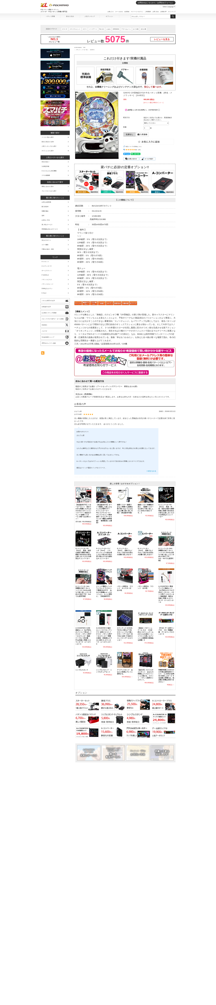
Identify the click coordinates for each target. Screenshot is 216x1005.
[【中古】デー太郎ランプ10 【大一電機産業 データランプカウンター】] (166, 618)
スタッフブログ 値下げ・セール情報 (53, 319)
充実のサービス (88, 753)
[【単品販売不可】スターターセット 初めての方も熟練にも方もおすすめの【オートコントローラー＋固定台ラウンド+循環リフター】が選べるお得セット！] (83, 495)
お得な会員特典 (46, 202)
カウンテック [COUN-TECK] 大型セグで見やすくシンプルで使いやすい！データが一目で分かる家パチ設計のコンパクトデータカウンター (125, 634)
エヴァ (85, 29)
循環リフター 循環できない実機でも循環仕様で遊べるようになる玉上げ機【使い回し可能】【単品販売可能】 (125, 509)
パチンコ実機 (50, 16)
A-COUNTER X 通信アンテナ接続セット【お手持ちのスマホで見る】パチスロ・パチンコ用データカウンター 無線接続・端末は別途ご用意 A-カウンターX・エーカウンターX (166, 594)
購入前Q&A (45, 206)
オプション (109, 16)
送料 (43, 215)
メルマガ (44, 331)
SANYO (92, 49)
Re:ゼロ (101, 29)
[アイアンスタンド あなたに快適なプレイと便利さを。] (125, 660)
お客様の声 (163, 11)
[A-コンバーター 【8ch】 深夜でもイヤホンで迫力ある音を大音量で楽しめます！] (125, 538)
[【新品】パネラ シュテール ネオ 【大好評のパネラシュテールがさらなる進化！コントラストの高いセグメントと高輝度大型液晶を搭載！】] (145, 618)
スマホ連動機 (46, 175)
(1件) (139, 149)
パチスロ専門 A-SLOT (48, 300)
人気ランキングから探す (49, 146)
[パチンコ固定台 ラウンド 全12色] (145, 576)
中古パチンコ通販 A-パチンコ (49, 9)
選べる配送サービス (113, 752)
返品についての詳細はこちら (134, 146)
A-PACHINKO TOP (80, 47)
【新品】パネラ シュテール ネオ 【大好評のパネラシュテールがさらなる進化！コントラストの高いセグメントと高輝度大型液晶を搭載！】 (145, 634)
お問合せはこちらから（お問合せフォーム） (156, 3)
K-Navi (44, 293)
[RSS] (42, 353)
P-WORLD (45, 275)
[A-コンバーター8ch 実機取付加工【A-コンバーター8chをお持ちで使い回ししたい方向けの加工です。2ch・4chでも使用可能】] (166, 538)
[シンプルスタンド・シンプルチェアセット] (104, 660)
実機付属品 (45, 211)
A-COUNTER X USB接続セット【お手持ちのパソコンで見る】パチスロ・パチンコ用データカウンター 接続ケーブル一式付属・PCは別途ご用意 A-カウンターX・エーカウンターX (83, 636)
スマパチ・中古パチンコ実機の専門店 (53, 11)
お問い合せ (156, 11)
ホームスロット (47, 270)
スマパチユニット (75, 29)
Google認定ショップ (48, 337)
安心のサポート (46, 240)
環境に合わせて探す (48, 186)
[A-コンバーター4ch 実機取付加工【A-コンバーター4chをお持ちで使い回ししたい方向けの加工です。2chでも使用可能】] (83, 576)
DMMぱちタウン (47, 288)
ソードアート (93, 29)
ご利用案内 (148, 11)
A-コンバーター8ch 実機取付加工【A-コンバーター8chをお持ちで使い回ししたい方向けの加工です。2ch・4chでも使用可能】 (166, 554)
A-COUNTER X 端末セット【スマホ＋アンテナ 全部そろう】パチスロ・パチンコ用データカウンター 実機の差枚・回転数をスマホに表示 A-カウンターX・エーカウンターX (104, 636)
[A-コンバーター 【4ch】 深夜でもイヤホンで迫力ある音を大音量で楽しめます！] (145, 538)
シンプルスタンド (81, 670)
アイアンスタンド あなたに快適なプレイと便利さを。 (125, 672)
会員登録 (126, 11)
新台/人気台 (70, 16)
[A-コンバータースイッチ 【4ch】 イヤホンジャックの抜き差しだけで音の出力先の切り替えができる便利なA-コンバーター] (104, 538)
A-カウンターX (47, 266)
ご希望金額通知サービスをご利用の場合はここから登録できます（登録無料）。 (125, 372)
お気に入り (111, 11)
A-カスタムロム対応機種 (49, 171)
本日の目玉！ (46, 162)
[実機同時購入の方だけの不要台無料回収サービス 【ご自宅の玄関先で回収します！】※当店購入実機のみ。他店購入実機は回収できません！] (166, 660)
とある (108, 29)
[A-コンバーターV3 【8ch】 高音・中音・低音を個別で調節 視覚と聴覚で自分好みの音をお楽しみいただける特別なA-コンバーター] (166, 495)
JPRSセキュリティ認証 (49, 343)
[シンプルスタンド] (83, 660)
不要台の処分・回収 (48, 249)
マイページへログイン (137, 11)
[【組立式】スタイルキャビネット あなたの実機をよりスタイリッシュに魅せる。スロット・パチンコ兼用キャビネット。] (145, 660)
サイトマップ (172, 11)
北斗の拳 (143, 29)
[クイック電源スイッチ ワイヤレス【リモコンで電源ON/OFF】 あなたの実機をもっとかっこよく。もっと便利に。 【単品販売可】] (104, 576)
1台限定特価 (45, 166)
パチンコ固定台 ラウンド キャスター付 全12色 (125, 588)
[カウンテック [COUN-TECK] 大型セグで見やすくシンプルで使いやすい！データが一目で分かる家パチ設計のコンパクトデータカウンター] (125, 618)
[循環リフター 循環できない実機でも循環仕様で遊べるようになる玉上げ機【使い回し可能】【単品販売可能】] (125, 495)
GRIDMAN (116, 29)
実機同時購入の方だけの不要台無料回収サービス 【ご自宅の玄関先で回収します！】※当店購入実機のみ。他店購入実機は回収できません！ (166, 676)
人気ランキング (90, 16)
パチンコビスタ (47, 279)
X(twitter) (44, 325)
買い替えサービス (47, 224)
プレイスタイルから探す (49, 191)
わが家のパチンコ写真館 (49, 313)
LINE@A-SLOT (46, 307)
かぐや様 (135, 29)
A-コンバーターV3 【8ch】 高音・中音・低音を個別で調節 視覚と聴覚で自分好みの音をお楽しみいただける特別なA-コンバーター (166, 511)
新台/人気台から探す (48, 142)
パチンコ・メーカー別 (82, 49)
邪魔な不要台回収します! (162, 752)
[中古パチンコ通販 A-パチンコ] (54, 7)
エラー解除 (45, 244)
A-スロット (45, 261)
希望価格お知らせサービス (50, 229)
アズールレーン (126, 29)
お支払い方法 (137, 753)
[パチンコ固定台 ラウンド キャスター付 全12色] (125, 576)
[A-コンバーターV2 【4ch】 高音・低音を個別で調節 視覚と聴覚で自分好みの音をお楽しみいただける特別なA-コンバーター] (83, 538)
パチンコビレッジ (47, 284)
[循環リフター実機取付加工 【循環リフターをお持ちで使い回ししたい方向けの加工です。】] (145, 495)
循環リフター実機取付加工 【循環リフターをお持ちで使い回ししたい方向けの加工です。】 (145, 509)
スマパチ (64, 29)
